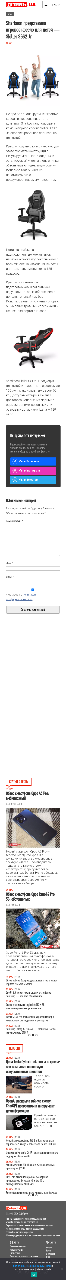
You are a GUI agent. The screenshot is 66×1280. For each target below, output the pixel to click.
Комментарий (14, 521)
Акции (49, 1247)
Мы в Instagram (29, 470)
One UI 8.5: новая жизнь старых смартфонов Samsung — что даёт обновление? (28, 994)
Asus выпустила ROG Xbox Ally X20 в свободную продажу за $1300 (30, 1166)
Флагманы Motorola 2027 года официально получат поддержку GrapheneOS (32, 1154)
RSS (48, 1257)
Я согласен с (21, 597)
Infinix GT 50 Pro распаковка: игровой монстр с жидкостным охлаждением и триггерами (30, 1018)
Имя (9, 563)
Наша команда (16, 1249)
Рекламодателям (18, 1246)
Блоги (48, 1250)
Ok (34, 1274)
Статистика (15, 1253)
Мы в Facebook (29, 461)
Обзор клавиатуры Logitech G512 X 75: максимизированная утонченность (25, 1006)
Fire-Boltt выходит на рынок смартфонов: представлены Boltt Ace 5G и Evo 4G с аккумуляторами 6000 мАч (27, 1180)
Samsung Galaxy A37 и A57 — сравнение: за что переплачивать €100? (31, 1030)
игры (10, 14)
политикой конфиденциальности (32, 1265)
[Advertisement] (33, 670)
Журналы (50, 1254)
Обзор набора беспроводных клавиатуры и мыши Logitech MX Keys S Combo (31, 982)
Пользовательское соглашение (24, 1256)
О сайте (14, 1243)
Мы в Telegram (29, 479)
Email (10, 576)
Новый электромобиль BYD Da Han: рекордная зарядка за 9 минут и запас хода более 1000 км (31, 1142)
